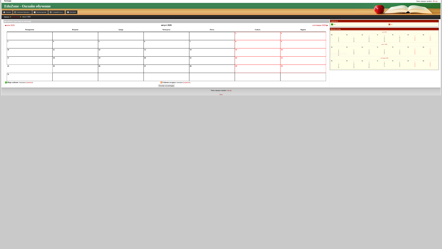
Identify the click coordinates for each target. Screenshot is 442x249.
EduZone (6, 17)
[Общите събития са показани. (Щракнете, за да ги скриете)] (332, 24)
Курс (392, 24)
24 (338, 53)
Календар (15, 17)
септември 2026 (320, 25)
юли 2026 (10, 25)
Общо (334, 24)
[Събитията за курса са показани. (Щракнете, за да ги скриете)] (389, 24)
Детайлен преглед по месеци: (17, 21)
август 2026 (384, 44)
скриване (29, 82)
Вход (435, 1)
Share (221, 94)
